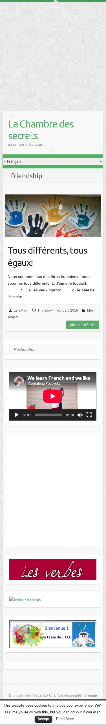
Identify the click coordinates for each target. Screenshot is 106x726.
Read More (65, 719)
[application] (52, 396)
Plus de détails (83, 325)
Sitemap (90, 695)
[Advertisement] (53, 54)
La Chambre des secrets (40, 129)
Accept (43, 719)
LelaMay (20, 310)
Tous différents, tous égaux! (47, 256)
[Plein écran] (89, 415)
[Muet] (80, 415)
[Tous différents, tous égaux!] (52, 215)
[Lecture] (16, 415)
